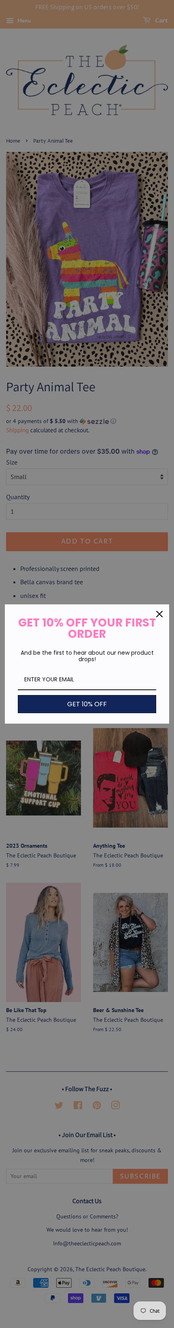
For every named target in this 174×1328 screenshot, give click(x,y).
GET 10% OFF (87, 704)
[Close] (159, 614)
